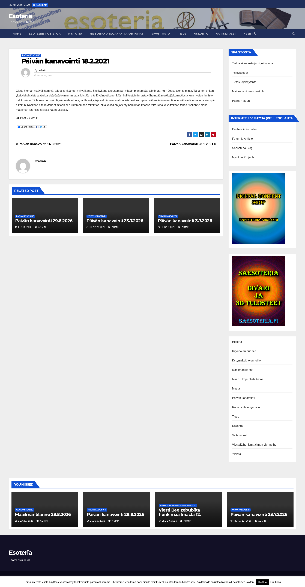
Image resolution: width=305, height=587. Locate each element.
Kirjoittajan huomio (244, 351)
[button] (293, 33)
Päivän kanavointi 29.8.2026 (43, 220)
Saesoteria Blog (242, 148)
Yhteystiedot (240, 72)
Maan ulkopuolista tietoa (248, 379)
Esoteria (20, 16)
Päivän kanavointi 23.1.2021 (192, 144)
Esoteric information (245, 129)
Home (17, 33)
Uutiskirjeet (226, 33)
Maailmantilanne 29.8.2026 (43, 514)
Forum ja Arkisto (242, 138)
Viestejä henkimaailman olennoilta (254, 444)
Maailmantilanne (242, 369)
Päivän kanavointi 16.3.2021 (40, 144)
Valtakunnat (239, 435)
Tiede (182, 33)
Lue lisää (275, 581)
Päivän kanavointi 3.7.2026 (185, 220)
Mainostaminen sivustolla (248, 91)
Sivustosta (160, 33)
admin (42, 70)
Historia (75, 33)
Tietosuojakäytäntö (244, 82)
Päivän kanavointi (31, 55)
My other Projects (243, 157)
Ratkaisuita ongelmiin (246, 407)
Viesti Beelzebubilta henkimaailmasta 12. (180, 512)
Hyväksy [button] (262, 582)
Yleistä (250, 33)
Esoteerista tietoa (45, 33)
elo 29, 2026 (25, 521)
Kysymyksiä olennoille (246, 360)
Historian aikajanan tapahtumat (117, 33)
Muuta (236, 388)
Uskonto (201, 33)
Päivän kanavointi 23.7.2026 (114, 220)
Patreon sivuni (241, 100)
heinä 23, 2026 (243, 521)
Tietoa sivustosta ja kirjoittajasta (252, 63)
